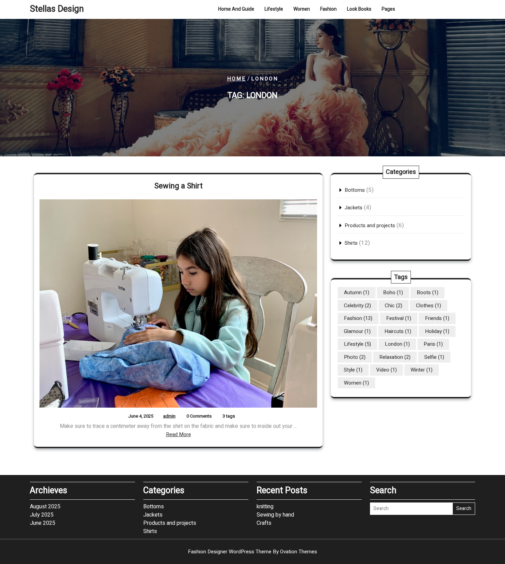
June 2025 (42, 523)
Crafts (264, 523)
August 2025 (45, 506)
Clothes (428, 305)
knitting (265, 506)
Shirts (351, 243)
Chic (393, 305)
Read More (178, 434)
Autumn (356, 292)
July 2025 (42, 515)
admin (169, 416)
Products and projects (370, 225)
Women (301, 9)
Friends (437, 318)
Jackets (353, 207)
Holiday (437, 331)
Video (386, 370)
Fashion (328, 9)
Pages (388, 9)
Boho (393, 292)
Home (236, 78)
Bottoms (355, 190)
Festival (398, 318)
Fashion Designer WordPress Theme (252, 551)
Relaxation (395, 357)
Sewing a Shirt (178, 185)
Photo (355, 357)
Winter (422, 370)
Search (463, 508)
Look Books (359, 9)
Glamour (357, 331)
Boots (427, 292)
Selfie (434, 357)
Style (353, 370)
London (397, 344)
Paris (433, 344)
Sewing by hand (275, 515)
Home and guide (236, 9)
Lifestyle (274, 9)
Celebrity (357, 305)
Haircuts (397, 331)
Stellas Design (57, 9)
